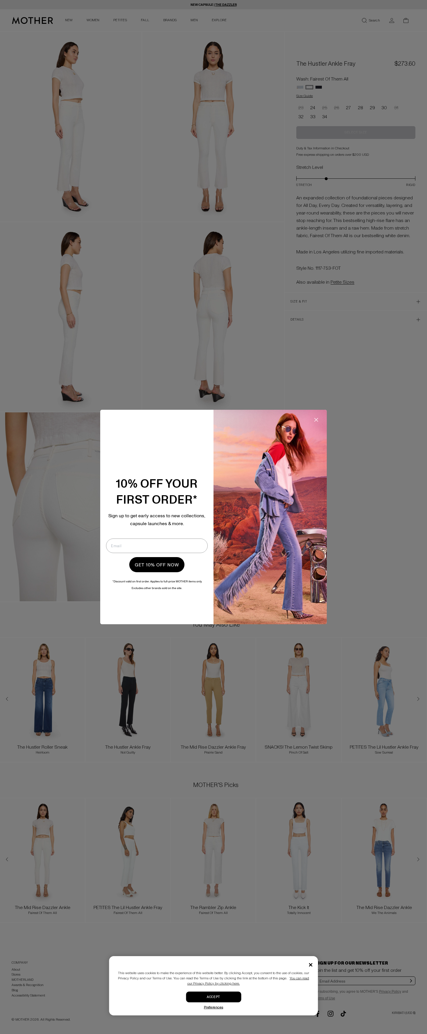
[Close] (310, 964)
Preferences (213, 1007)
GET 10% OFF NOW (157, 564)
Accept (213, 997)
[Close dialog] (316, 420)
